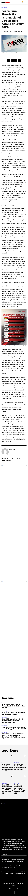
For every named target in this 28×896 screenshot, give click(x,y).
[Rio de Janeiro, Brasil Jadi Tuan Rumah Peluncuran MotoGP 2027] (20, 757)
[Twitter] (12, 60)
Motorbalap (4, 725)
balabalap (19, 31)
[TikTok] (12, 892)
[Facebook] (8, 60)
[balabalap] (5, 451)
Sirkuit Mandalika (6, 460)
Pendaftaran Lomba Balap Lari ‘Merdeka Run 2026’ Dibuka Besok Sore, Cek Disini (13, 706)
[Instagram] (9, 892)
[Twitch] (15, 892)
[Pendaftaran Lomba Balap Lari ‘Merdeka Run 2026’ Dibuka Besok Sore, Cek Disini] (7, 757)
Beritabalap (4, 7)
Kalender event (11, 458)
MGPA (18, 458)
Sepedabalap (4, 717)
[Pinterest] (15, 60)
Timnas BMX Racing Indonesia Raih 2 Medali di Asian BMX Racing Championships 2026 (12, 720)
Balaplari (3, 702)
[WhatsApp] (19, 60)
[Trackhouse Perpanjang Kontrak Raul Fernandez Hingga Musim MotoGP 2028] (20, 778)
